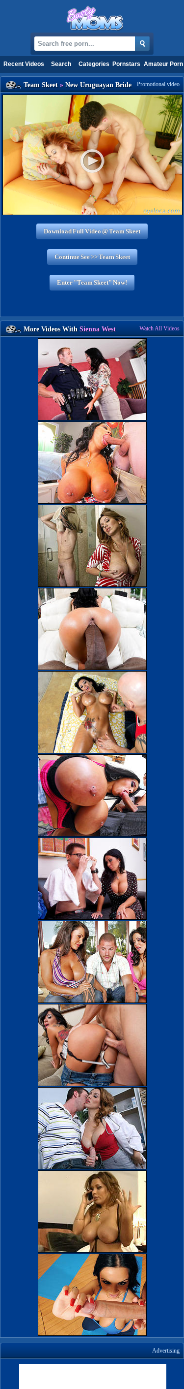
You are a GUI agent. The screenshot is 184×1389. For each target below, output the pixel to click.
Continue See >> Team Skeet (92, 256)
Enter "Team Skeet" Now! (92, 282)
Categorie (94, 64)
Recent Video (23, 64)
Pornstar (126, 64)
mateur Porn (163, 64)
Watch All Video (159, 328)
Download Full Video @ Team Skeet (92, 231)
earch (61, 64)
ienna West (97, 329)
